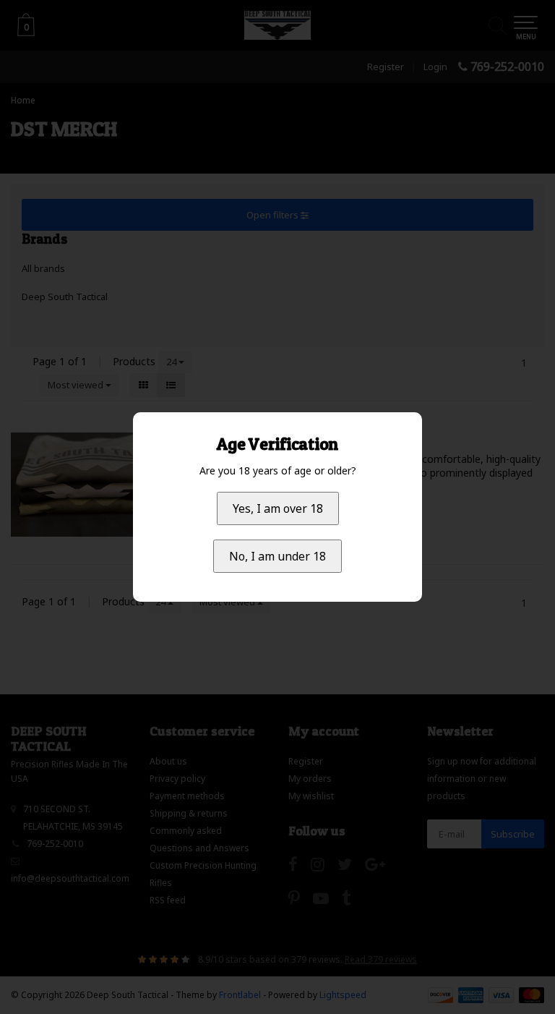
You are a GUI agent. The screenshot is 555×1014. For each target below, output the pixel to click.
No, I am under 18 (277, 556)
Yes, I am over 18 (278, 508)
